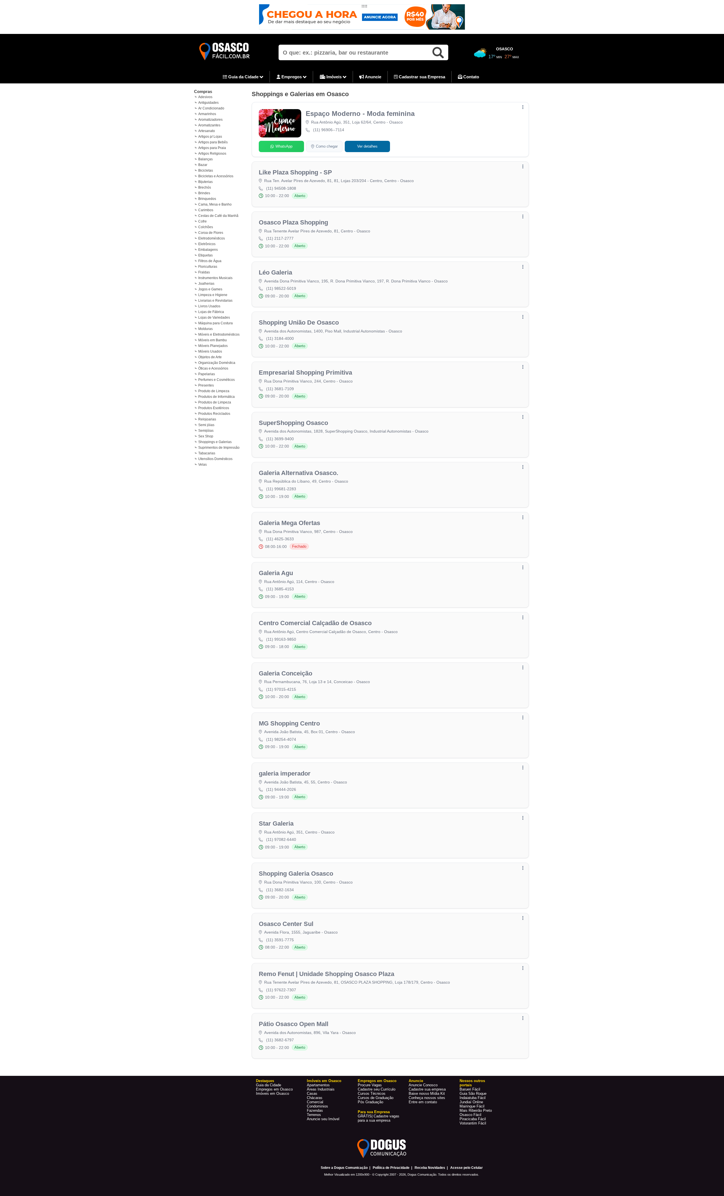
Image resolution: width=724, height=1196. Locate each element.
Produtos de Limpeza (214, 402)
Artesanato (206, 131)
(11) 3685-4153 (280, 589)
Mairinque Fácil (472, 1106)
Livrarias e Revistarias (215, 301)
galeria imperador (285, 773)
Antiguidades (208, 103)
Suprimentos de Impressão (219, 448)
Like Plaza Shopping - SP (295, 172)
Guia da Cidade (243, 76)
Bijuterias (205, 182)
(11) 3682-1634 (280, 890)
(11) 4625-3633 (280, 539)
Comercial (315, 1102)
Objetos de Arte (210, 357)
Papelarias (206, 374)
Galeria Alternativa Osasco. (298, 472)
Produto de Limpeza (213, 391)
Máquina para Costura (215, 323)
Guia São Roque (473, 1093)
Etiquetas (205, 255)
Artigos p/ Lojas (210, 137)
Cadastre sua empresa (427, 1089)
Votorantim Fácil (473, 1123)
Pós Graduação (370, 1102)
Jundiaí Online (471, 1102)
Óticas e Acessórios (213, 368)
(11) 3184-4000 (280, 338)
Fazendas (315, 1110)
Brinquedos (207, 199)
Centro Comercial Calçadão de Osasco (315, 623)
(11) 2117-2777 (280, 238)
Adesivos (205, 97)
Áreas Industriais (321, 1089)
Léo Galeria (275, 272)
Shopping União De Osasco (299, 322)
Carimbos (205, 210)
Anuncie (372, 76)
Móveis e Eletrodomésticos (219, 334)
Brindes (204, 193)
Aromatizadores (210, 120)
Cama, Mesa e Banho (215, 204)
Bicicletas (205, 170)
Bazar (202, 165)
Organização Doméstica (216, 363)
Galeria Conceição (285, 673)
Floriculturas (207, 267)
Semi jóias (206, 425)
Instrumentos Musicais (215, 278)
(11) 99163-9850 (281, 639)
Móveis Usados (210, 351)
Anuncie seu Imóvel (323, 1119)
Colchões (205, 227)
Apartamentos (318, 1085)
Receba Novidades (430, 1168)
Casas (312, 1093)
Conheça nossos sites (427, 1098)
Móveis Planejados (213, 346)
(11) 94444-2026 (281, 789)
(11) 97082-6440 (281, 839)
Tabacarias (206, 453)
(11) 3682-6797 (280, 1040)
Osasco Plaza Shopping (293, 222)
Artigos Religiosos (212, 154)
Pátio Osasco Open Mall (293, 1023)
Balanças (205, 159)
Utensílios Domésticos (215, 459)
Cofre (202, 221)
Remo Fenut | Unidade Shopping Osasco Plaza (326, 973)
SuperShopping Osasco (293, 422)
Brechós (204, 187)
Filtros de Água (209, 261)
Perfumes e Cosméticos (216, 380)
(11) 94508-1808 (281, 188)
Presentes (206, 385)
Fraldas (204, 272)
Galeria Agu (276, 573)
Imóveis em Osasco (272, 1093)
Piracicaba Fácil (473, 1119)
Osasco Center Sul (286, 923)
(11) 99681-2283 (281, 489)
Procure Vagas (370, 1085)
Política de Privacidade (391, 1168)
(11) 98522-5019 (281, 288)
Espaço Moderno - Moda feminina (360, 113)
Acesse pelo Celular (466, 1168)
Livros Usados (209, 306)
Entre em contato (423, 1102)
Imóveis (334, 76)
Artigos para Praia (212, 148)
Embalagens (208, 250)
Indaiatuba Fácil (473, 1098)
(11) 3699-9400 (280, 439)
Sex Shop (205, 436)
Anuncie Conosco (423, 1085)
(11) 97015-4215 (281, 689)
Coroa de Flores (210, 233)
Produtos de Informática (216, 397)
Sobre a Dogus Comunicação (344, 1168)
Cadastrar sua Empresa (421, 76)
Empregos (291, 76)
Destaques (265, 1081)
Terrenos (314, 1115)
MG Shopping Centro (289, 723)
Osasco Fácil (470, 1115)
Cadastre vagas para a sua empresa (378, 1118)
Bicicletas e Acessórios (215, 176)
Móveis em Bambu (212, 340)
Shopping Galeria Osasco (296, 873)
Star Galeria (276, 823)
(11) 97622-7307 (281, 990)
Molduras (205, 329)
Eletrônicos (207, 244)
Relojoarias (207, 419)
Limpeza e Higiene (212, 295)
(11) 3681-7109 (280, 389)
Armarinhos (207, 114)
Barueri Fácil (470, 1089)
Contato (470, 76)
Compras (203, 91)
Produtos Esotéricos (213, 408)
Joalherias (206, 284)
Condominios (317, 1106)
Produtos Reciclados (214, 414)
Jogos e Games (210, 289)
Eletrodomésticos (211, 238)
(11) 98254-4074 (281, 739)
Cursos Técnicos (371, 1093)
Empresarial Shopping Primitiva (305, 372)
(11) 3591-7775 (280, 940)
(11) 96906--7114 (328, 130)
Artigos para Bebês (213, 142)
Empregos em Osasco (274, 1089)
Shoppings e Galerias (215, 442)
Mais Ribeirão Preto (476, 1110)
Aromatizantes (209, 125)
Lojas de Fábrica (211, 312)
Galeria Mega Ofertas (289, 522)
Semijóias (206, 431)
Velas (202, 465)
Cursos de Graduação (375, 1098)
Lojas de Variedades (214, 317)
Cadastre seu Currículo (376, 1089)
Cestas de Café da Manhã (218, 216)
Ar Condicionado (211, 108)
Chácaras (314, 1098)
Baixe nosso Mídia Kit (427, 1093)
